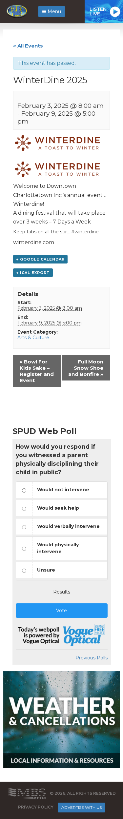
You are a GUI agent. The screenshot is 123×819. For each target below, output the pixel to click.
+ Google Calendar (40, 259)
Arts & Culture (33, 338)
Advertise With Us (81, 807)
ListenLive (98, 11)
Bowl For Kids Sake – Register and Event (37, 371)
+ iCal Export (33, 272)
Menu (53, 11)
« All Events (28, 46)
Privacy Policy (35, 807)
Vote (61, 611)
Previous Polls (91, 658)
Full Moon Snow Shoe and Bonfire (85, 368)
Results (61, 592)
